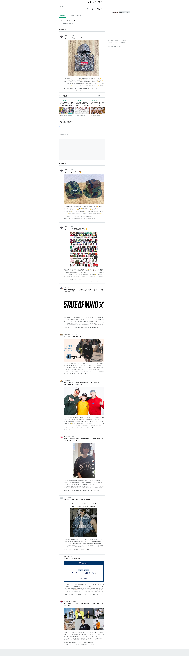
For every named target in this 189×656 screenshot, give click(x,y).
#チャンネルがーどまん (69, 427)
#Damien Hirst (67, 281)
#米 (88, 549)
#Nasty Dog (91, 427)
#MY (76, 427)
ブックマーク (63, 100)
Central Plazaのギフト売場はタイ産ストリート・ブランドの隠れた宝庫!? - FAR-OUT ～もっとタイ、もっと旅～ (66, 104)
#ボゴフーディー (87, 88)
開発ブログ (123, 42)
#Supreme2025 (81, 279)
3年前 (76, 334)
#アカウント (66, 373)
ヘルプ (119, 42)
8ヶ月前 (72, 35)
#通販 (85, 642)
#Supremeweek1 (98, 279)
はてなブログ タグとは (112, 42)
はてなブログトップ (112, 44)
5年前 (71, 497)
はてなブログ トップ (64, 6)
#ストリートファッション (80, 549)
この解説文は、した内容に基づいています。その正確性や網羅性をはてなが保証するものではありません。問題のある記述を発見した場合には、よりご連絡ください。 (66, 24)
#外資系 (71, 594)
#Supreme (66, 88)
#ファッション (95, 327)
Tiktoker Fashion (67, 436)
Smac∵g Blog (66, 556)
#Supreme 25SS (81, 216)
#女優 (77, 490)
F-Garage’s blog (67, 287)
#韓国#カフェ (72, 642)
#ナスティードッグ (83, 427)
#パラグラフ (77, 644)
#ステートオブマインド (69, 327)
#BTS (92, 644)
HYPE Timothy (67, 35)
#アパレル (66, 594)
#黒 (74, 490)
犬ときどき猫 (66, 380)
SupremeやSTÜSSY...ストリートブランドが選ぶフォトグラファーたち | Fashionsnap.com (98, 104)
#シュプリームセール (69, 218)
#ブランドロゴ (73, 373)
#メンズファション (90, 218)
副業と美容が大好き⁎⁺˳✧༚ (69, 334)
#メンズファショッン (69, 90)
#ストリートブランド (79, 90)
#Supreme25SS (89, 279)
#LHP (81, 490)
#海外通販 (90, 642)
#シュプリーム (72, 88)
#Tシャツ (70, 490)
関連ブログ (78, 15)
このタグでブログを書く (124, 12)
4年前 (73, 436)
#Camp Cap (77, 218)
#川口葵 (65, 490)
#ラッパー (77, 327)
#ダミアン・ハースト (76, 281)
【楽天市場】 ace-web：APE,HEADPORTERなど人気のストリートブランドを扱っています (82, 104)
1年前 (72, 169)
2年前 (72, 226)
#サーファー (95, 594)
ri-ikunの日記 (66, 497)
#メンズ (102, 327)
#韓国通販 (66, 642)
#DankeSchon (86, 490)
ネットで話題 (70, 15)
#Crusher (83, 218)
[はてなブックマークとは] (68, 96)
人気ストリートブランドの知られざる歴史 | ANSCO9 (66, 121)
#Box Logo (79, 88)
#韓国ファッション (85, 644)
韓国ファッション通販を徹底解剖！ (71, 601)
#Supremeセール (90, 216)
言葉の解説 (62, 15)
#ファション (95, 88)
